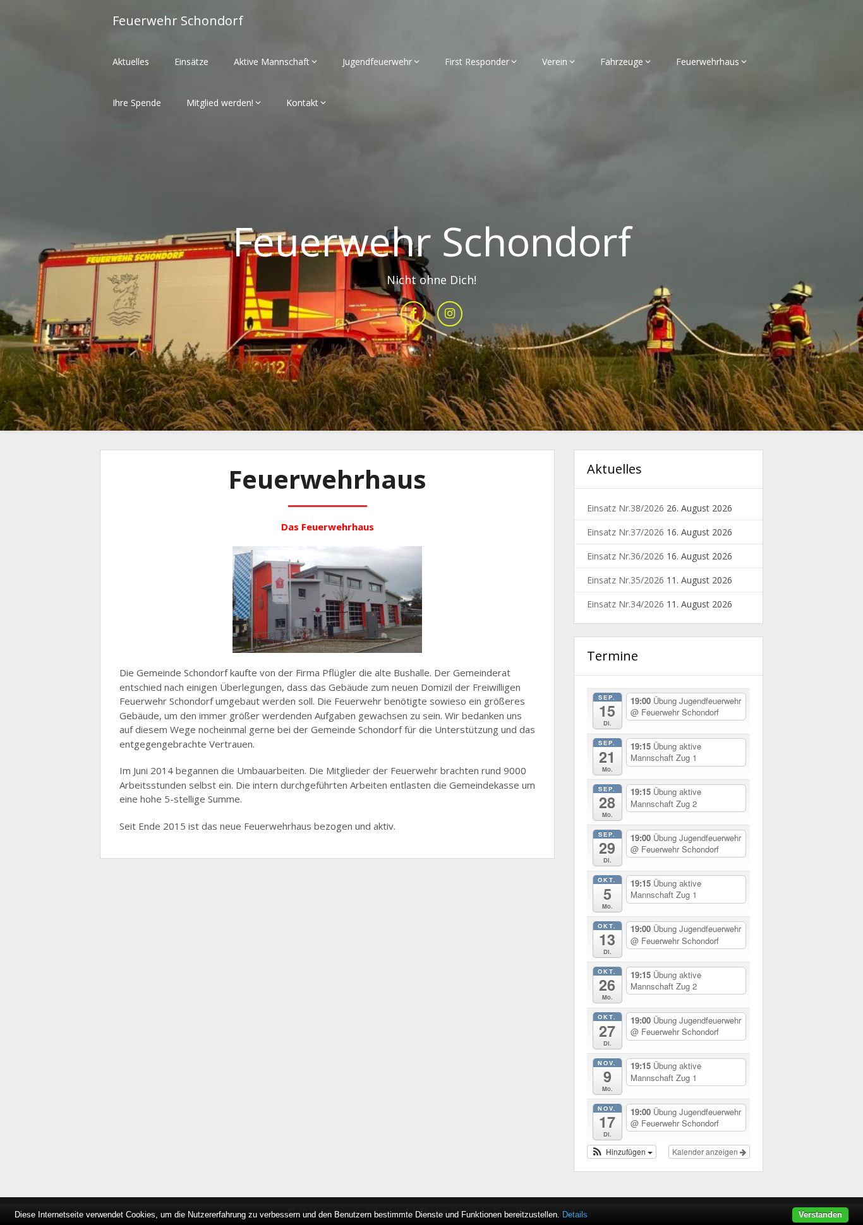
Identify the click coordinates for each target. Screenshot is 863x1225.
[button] (622, 1151)
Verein (554, 62)
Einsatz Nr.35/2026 (625, 580)
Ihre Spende (136, 103)
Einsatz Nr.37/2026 (625, 532)
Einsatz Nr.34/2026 (625, 604)
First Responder (477, 62)
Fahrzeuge (621, 62)
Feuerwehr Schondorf (177, 20)
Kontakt (302, 103)
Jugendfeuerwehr (377, 62)
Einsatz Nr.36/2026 (625, 556)
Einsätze (191, 62)
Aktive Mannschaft (272, 62)
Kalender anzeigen (706, 1151)
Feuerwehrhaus (707, 62)
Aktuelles (130, 62)
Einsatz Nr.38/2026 (625, 508)
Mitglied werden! (219, 103)
